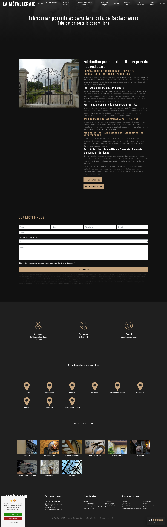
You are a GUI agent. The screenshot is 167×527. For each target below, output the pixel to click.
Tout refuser (12, 518)
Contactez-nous (95, 186)
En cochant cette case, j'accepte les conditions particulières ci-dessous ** (47, 263)
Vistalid (57, 518)
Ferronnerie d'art (127, 3)
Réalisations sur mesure (149, 505)
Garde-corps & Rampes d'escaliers (85, 3)
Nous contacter (152, 3)
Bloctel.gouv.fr (53, 283)
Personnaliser (13, 522)
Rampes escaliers (127, 505)
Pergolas (124, 501)
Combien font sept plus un (28, 238)
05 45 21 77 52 (83, 337)
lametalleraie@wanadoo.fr (129, 337)
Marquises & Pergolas (104, 3)
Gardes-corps (147, 501)
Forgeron (145, 503)
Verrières (117, 3)
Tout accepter (13, 514)
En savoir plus (94, 180)
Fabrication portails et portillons (131, 508)
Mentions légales (90, 518)
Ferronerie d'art (126, 507)
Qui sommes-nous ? (51, 3)
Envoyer (85, 269)
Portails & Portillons (66, 3)
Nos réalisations (140, 3)
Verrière (145, 508)
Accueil (40, 3)
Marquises (146, 507)
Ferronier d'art (126, 503)
